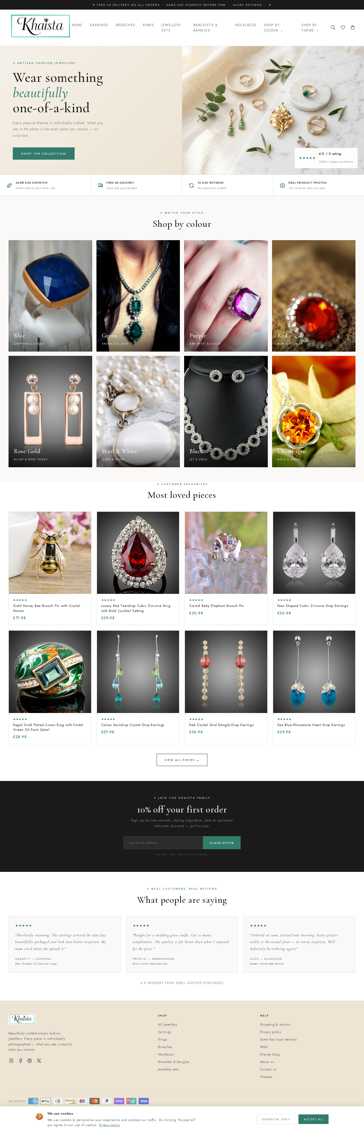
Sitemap (266, 1076)
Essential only (276, 1119)
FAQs (264, 1047)
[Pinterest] (30, 1061)
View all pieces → (182, 760)
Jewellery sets (168, 1069)
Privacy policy (109, 1125)
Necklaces (246, 25)
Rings (148, 25)
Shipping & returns (275, 1024)
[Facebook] (20, 1061)
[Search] (333, 27)
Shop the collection (43, 153)
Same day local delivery (278, 1039)
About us (267, 1062)
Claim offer (221, 843)
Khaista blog (270, 1054)
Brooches (125, 25)
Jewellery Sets (171, 28)
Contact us (268, 1069)
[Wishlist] (343, 27)
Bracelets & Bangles (205, 28)
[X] (39, 1061)
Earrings (99, 25)
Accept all (313, 1119)
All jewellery (167, 1024)
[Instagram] (11, 1061)
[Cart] (352, 27)
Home (77, 25)
